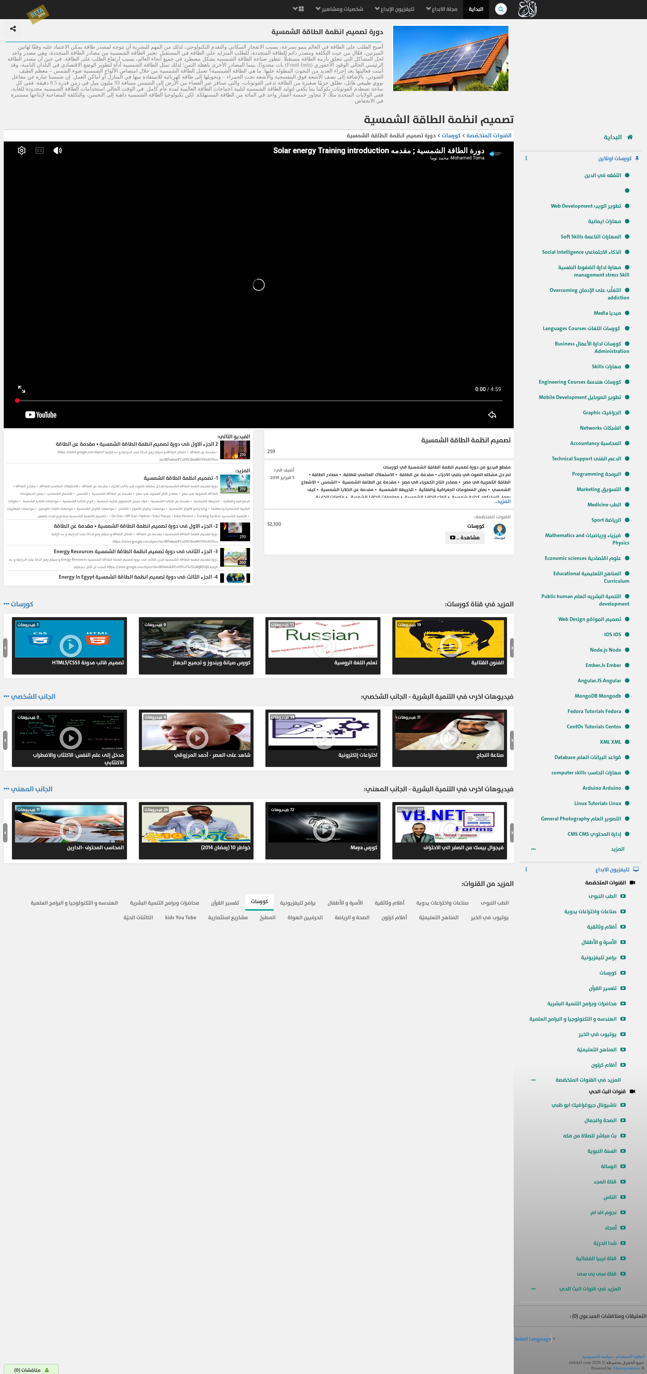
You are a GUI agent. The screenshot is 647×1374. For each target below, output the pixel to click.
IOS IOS (612, 634)
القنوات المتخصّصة (605, 883)
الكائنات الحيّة (138, 917)
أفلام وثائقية (602, 927)
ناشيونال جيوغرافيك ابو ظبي (584, 1105)
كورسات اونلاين (615, 158)
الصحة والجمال (600, 1120)
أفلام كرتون (604, 1065)
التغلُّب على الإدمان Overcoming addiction (589, 294)
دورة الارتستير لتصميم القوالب (198, 644)
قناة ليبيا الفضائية (596, 1258)
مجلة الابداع (444, 9)
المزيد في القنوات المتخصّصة (589, 1080)
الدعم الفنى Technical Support (586, 458)
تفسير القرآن (603, 988)
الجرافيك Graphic (602, 412)
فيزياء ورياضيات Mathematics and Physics (587, 539)
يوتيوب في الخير (597, 1034)
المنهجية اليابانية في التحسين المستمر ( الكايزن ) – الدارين (450, 832)
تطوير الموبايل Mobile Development (580, 397)
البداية (476, 9)
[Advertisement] (580, 73)
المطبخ (268, 917)
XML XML (610, 742)
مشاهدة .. (467, 537)
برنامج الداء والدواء (71, 736)
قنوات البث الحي (607, 1092)
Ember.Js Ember (603, 665)
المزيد (618, 849)
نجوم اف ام (603, 1212)
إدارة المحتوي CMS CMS (594, 834)
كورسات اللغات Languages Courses (582, 328)
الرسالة (609, 1166)
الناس (610, 1197)
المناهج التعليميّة (597, 1049)
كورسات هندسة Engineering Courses (580, 382)
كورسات (608, 973)
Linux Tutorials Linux (597, 803)
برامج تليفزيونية (599, 957)
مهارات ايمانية (604, 221)
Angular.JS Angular (599, 680)
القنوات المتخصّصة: (492, 517)
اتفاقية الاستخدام (630, 1356)
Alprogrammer (626, 1368)
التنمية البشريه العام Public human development (585, 600)
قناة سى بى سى (597, 1274)
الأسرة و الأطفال (599, 942)
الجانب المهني (31, 789)
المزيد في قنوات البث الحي (590, 1289)
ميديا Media (607, 313)
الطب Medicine (604, 504)
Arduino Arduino (602, 788)
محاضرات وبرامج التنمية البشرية (582, 1003)
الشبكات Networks (600, 428)
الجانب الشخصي (33, 697)
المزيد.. (502, 501)
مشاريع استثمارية (228, 917)
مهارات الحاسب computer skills (586, 772)
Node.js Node (605, 650)
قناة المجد (605, 1182)
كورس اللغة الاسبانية (451, 736)
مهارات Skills (606, 366)
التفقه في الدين (602, 175)
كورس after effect (71, 644)
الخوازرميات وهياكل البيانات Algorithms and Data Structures (198, 832)
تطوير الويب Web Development (586, 206)
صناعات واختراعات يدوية (590, 911)
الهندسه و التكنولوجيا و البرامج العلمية (573, 1019)
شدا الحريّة (605, 1243)
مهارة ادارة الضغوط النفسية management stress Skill (593, 271)
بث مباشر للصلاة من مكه (590, 1135)
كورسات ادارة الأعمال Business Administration (592, 347)
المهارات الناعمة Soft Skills (591, 236)
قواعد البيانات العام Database (588, 757)
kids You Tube (180, 917)
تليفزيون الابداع (612, 870)
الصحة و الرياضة (352, 917)
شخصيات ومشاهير (342, 9)
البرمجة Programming (596, 474)
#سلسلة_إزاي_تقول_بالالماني (71, 829)
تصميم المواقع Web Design (589, 619)
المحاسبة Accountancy (595, 443)
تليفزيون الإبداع (397, 9)
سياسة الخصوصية (597, 1356)
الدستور (198, 736)
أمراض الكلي (451, 644)
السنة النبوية (602, 1151)
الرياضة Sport (606, 520)
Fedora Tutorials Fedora (594, 711)
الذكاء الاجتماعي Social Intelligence (581, 252)
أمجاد (611, 1228)
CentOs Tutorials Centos (594, 726)
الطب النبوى (603, 896)
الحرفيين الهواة (305, 917)
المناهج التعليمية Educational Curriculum (591, 577)
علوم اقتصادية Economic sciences (583, 558)
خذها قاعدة (324, 736)
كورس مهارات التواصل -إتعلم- (324, 829)
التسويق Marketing (599, 489)
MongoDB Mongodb (598, 696)
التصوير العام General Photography (581, 818)
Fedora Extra (324, 644)
